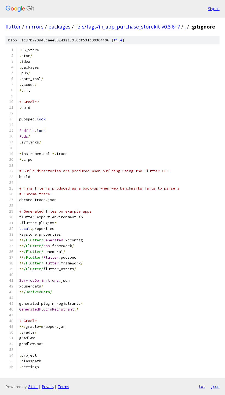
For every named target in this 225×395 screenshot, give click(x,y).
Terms (63, 386)
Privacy (48, 386)
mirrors (35, 26)
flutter (13, 26)
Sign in (214, 8)
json (215, 386)
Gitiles (33, 386)
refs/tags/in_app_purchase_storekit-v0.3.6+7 (127, 26)
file (118, 40)
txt (202, 386)
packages (59, 26)
